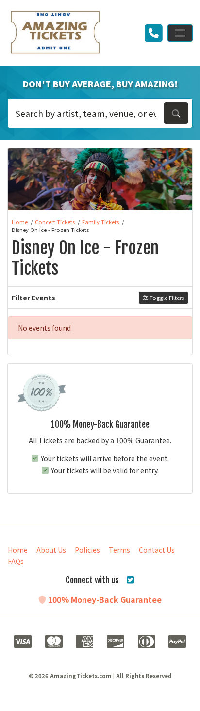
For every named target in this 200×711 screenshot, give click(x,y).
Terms (119, 550)
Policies (87, 550)
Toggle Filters (166, 297)
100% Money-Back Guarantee (104, 599)
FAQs (16, 561)
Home (18, 550)
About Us (51, 550)
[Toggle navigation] (180, 33)
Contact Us (157, 550)
